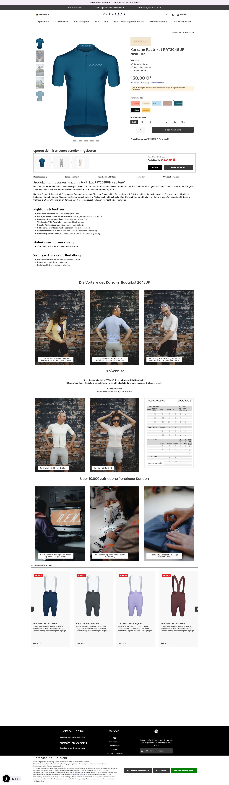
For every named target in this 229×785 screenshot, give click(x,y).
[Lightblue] (157, 103)
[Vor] (197, 609)
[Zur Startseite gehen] (114, 14)
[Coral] (135, 103)
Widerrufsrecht (114, 742)
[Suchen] (167, 14)
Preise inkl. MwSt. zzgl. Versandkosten (147, 83)
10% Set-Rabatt (75, 7)
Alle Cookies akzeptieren (184, 770)
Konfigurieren (161, 770)
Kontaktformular (79, 748)
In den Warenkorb (173, 130)
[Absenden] (170, 750)
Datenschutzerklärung (77, 774)
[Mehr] (191, 14)
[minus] (133, 130)
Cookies (114, 749)
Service (114, 731)
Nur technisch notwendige (138, 770)
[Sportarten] (43, 21)
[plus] (148, 130)
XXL (183, 122)
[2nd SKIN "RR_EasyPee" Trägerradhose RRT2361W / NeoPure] (50, 596)
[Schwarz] (135, 110)
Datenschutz (115, 746)
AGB (114, 738)
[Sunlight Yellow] (146, 110)
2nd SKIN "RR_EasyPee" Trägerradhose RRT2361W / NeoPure (47, 623)
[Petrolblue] (178, 103)
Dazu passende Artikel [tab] (41, 565)
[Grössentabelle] (169, 432)
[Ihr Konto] (172, 14)
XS (142, 122)
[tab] (48, 177)
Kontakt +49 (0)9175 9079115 (148, 7)
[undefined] (6, 779)
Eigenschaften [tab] (72, 177)
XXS (134, 122)
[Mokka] (167, 103)
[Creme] (146, 103)
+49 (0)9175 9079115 (72, 742)
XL (175, 122)
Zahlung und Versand (114, 753)
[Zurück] (31, 609)
